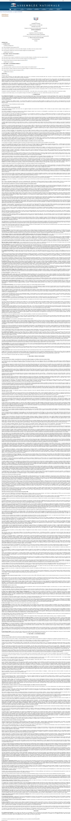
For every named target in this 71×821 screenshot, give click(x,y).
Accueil (1, 11)
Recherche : (51, 0)
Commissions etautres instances (29, 9)
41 (23, 70)
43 (13, 71)
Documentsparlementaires (36, 9)
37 (20, 63)
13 (13, 52)
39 (44, 68)
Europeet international (43, 9)
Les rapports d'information (17, 11)
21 (19, 53)
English (10, 0)
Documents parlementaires (7, 11)
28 (27, 60)
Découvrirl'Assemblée (50, 9)
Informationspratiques (58, 9)
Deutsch (13, 0)
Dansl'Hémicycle (21, 9)
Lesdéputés (15, 9)
